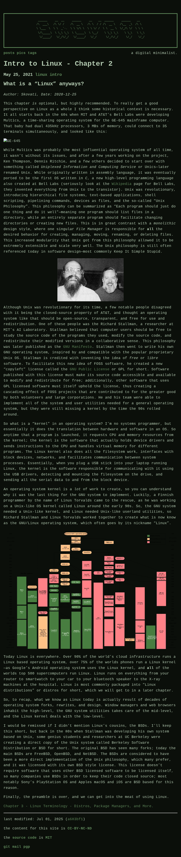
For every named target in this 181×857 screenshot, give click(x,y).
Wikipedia (122, 184)
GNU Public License (89, 369)
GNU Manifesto (77, 347)
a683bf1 (75, 819)
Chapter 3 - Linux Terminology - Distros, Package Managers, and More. (79, 806)
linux (42, 74)
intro (56, 74)
